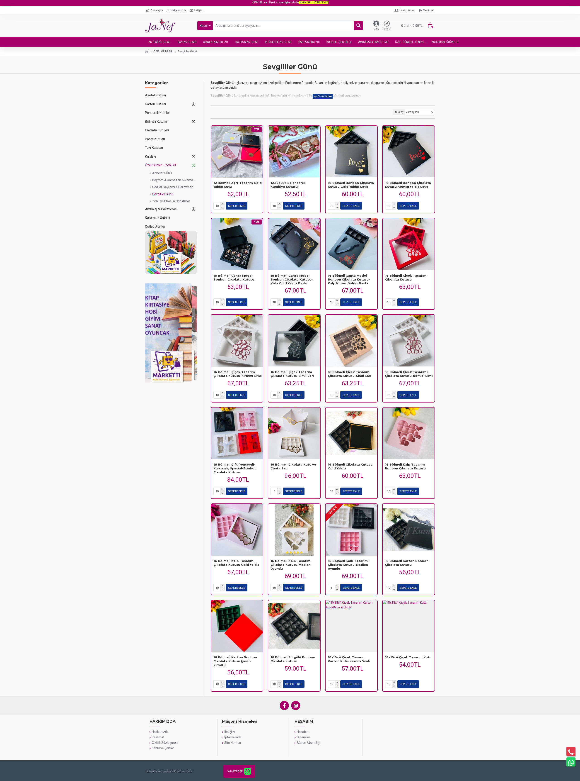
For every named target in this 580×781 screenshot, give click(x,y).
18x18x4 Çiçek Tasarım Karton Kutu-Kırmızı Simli (349, 659)
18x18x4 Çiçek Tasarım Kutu (408, 657)
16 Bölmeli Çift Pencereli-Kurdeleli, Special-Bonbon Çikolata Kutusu (234, 468)
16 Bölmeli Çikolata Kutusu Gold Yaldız (350, 466)
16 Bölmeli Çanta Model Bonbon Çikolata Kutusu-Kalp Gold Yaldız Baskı (292, 279)
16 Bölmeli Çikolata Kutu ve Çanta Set (293, 466)
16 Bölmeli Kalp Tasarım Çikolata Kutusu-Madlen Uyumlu (291, 564)
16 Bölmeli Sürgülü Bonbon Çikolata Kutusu (293, 659)
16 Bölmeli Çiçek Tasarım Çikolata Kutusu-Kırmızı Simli (237, 374)
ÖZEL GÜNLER (162, 51)
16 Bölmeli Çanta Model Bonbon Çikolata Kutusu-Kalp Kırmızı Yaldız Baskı (349, 279)
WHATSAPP (235, 771)
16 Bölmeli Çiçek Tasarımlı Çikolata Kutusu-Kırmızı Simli (409, 374)
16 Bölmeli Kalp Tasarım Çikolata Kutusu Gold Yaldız (236, 562)
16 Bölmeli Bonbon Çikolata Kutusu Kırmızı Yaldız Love (408, 184)
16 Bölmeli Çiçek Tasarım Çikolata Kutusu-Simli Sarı (292, 374)
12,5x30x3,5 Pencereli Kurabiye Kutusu (288, 184)
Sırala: (399, 112)
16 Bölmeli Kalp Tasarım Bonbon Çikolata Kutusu (405, 466)
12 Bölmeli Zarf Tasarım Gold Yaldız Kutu (237, 184)
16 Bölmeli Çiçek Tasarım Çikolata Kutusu (405, 277)
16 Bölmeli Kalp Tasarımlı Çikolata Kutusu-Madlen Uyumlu (349, 564)
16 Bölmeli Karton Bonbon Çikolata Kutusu (406, 562)
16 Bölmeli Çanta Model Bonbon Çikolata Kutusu (233, 277)
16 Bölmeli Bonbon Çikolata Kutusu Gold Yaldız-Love (351, 184)
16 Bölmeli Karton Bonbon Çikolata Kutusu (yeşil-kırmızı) (235, 661)
